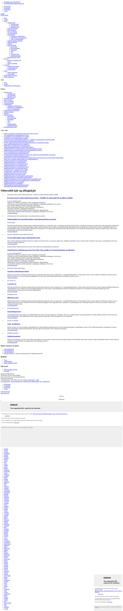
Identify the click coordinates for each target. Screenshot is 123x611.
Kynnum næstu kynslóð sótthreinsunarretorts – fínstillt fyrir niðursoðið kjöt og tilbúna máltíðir (40, 198)
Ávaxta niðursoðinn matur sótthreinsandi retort (16, 153)
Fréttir (5, 71)
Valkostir (9, 44)
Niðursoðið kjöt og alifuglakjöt (12, 85)
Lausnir (6, 19)
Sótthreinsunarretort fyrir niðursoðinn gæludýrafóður (18, 177)
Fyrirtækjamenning (12, 68)
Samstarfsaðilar (11, 69)
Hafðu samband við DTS (10, 75)
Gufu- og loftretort (12, 31)
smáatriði (15, 213)
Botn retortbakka (15, 48)
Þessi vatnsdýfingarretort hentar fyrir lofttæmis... (16, 144)
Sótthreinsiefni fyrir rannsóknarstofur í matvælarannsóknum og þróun (31, 219)
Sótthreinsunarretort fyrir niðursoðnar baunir (15, 168)
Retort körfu (14, 47)
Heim (5, 18)
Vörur (5, 21)
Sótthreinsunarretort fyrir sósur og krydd (14, 174)
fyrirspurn (10, 213)
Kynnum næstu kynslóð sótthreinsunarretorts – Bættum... (19, 141)
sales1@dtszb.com (17, 3)
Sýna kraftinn (10, 74)
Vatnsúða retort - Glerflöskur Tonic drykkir (15, 171)
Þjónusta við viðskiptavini (14, 60)
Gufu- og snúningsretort (17, 39)
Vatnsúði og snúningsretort (18, 36)
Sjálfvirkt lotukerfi (12, 42)
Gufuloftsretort (26, 381)
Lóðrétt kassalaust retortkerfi (14, 40)
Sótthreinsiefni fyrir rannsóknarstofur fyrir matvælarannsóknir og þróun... (23, 150)
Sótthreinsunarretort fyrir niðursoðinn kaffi (15, 165)
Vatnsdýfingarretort (12, 28)
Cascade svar (11, 284)
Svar (40, 381)
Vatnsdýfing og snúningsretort (19, 37)
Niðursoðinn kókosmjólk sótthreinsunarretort (16, 186)
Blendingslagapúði (16, 56)
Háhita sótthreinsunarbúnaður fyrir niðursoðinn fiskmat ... (19, 147)
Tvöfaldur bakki (15, 54)
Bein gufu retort (11, 30)
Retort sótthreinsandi (16, 381)
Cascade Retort (15, 25)
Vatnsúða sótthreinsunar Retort (18, 271)
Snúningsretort (11, 34)
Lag (12, 53)
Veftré (37, 380)
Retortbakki (14, 50)
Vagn (12, 51)
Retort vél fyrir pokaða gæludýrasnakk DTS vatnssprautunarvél (20, 159)
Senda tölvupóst (5, 393)
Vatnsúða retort (11, 22)
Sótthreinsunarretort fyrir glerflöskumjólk (15, 162)
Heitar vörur (31, 380)
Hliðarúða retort (15, 27)
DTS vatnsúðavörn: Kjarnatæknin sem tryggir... (16, 135)
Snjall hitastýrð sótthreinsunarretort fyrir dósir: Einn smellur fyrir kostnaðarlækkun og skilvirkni (40, 250)
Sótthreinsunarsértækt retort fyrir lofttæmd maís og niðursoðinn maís (22, 180)
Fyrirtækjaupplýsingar (13, 66)
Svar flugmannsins (12, 33)
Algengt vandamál (12, 63)
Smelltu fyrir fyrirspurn (7, 378)
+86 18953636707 (14, 2)
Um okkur (6, 65)
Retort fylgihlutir (11, 45)
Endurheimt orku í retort (13, 57)
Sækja (9, 62)
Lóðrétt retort (46, 381)
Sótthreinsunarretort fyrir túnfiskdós (13, 183)
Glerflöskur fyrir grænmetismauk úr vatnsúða (16, 138)
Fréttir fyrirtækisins (12, 72)
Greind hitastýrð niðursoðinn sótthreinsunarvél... (16, 156)
